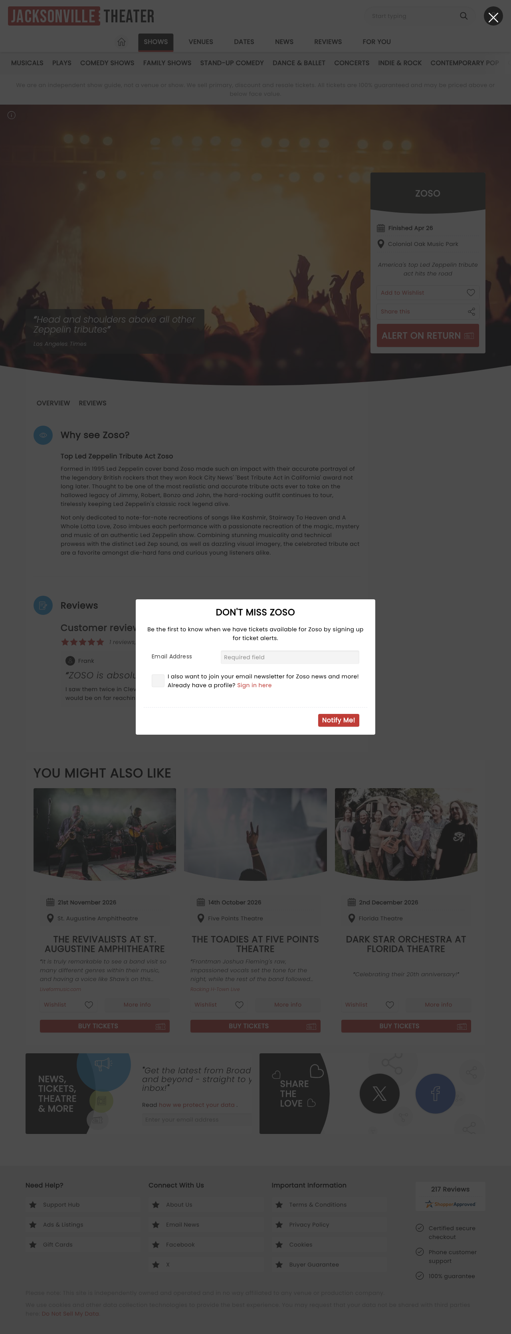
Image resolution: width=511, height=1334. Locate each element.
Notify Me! (338, 720)
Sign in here (254, 685)
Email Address (172, 656)
